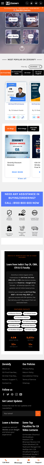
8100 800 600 (23, 8)
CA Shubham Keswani (22, 317)
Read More (17, 172)
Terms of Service (29, 379)
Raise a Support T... (10, 379)
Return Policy (28, 372)
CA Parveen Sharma (28, 325)
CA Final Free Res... (9, 372)
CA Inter (27, 73)
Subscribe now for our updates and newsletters (16, 407)
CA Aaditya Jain (14, 325)
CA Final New (5, 73)
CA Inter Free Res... (9, 376)
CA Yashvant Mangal (29, 321)
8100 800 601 (34, 8)
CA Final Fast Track (17, 73)
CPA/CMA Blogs (33, 128)
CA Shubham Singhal (15, 329)
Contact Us (6, 383)
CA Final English (38, 73)
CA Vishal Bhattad (14, 321)
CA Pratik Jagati (30, 329)
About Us (6, 369)
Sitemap (26, 383)
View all (22, 178)
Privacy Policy (28, 369)
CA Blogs (10, 129)
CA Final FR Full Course (16, 104)
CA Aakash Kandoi (30, 313)
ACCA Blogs (22, 129)
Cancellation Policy (30, 376)
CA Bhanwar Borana (14, 313)
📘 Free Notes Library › (22, 10)
